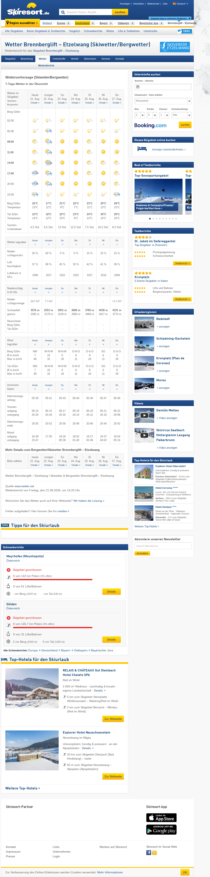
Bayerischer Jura (102, 650)
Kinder (150, 109)
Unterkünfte (150, 31)
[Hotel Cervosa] (144, 494)
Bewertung (27, 58)
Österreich (13, 560)
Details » (35, 102)
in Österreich (159, 245)
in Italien (163, 280)
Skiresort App (156, 807)
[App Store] (161, 822)
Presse (10, 856)
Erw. (137, 109)
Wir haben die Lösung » (88, 500)
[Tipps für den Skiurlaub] (184, 31)
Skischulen (90, 58)
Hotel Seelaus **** (165, 507)
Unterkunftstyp (179, 109)
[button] (150, 125)
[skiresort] (28, 9)
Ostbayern (81, 650)
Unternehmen (62, 851)
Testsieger (125, 3)
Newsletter (138, 3)
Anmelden (142, 553)
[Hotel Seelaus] (144, 513)
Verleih (75, 58)
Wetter (110, 31)
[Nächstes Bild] (189, 196)
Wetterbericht (46, 65)
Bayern (65, 650)
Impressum (13, 851)
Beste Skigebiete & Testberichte (46, 31)
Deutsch (181, 3)
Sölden (11, 604)
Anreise (106, 58)
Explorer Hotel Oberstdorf (170, 466)
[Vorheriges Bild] (137, 196)
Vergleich (74, 31)
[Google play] (161, 833)
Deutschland (49, 650)
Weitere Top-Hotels (21, 788)
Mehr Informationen (110, 872)
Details (111, 591)
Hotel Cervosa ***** (166, 487)
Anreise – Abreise (144, 81)
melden (62, 511)
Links (56, 847)
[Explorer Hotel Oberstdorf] (144, 472)
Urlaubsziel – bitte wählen (148, 95)
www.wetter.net (24, 486)
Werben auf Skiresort (113, 847)
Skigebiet (10, 58)
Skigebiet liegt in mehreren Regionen (169, 18)
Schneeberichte (93, 31)
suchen (185, 124)
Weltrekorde (153, 3)
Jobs (165, 3)
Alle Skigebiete (14, 31)
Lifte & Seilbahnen (129, 31)
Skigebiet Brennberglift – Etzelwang (56, 50)
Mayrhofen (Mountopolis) (25, 556)
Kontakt (119, 58)
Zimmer (163, 109)
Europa (33, 650)
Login (56, 856)
